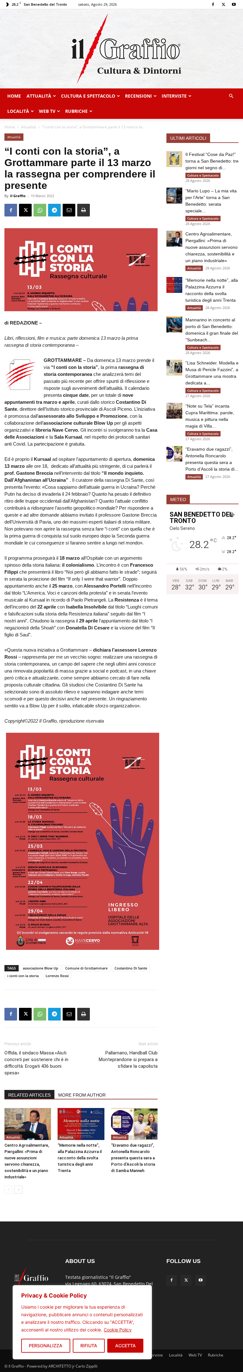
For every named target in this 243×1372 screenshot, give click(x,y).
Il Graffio (18, 195)
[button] (231, 96)
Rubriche (76, 111)
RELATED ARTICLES (29, 1095)
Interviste (174, 96)
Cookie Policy (118, 1329)
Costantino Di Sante (131, 968)
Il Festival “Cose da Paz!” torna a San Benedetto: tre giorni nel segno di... (212, 161)
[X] (223, 4)
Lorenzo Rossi (57, 975)
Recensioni (138, 96)
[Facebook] (213, 4)
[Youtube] (234, 4)
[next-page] (18, 1190)
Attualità (39, 96)
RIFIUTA (88, 1345)
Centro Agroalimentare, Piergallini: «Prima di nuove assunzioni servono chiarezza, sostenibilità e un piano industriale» (211, 247)
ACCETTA (125, 1345)
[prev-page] (8, 1190)
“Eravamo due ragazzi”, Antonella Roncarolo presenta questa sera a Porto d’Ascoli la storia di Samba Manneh (133, 1158)
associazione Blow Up (40, 968)
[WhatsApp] (40, 210)
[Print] (83, 210)
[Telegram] (54, 210)
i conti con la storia (23, 975)
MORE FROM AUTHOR (82, 1095)
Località (18, 111)
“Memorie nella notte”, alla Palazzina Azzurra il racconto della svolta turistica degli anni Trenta (80, 1158)
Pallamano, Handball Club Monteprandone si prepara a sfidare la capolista (128, 1059)
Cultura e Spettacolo (88, 96)
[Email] (69, 210)
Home (14, 96)
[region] (82, 1322)
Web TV (47, 111)
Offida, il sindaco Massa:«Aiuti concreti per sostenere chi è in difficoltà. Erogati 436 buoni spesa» (36, 1063)
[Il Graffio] (121, 48)
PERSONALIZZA (45, 1345)
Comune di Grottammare (86, 968)
